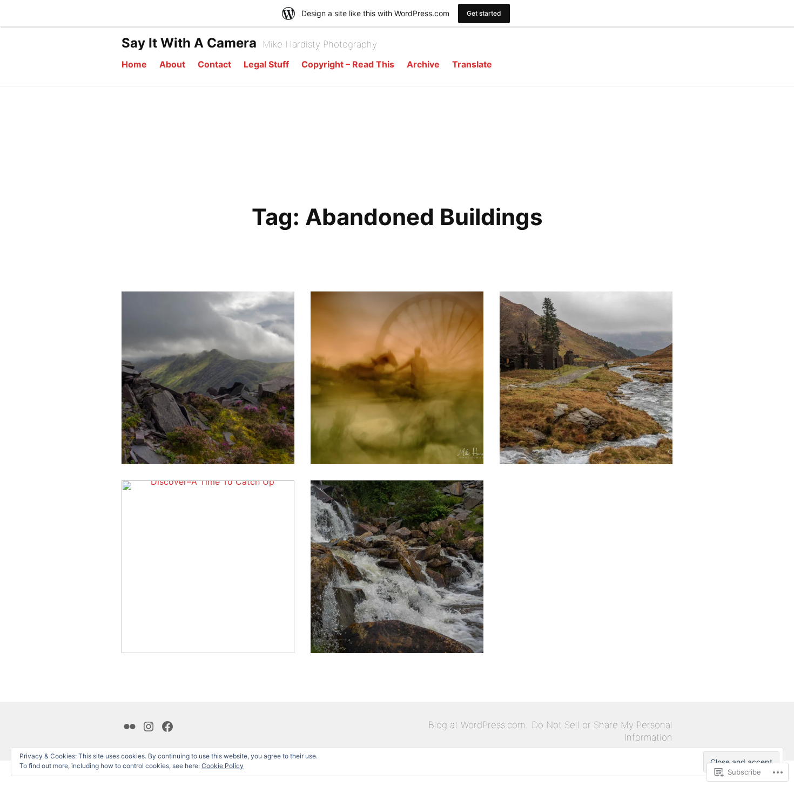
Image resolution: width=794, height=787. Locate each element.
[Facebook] (167, 725)
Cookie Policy (222, 766)
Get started (484, 13)
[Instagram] (148, 725)
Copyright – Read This (347, 64)
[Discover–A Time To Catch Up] (208, 566)
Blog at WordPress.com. (477, 725)
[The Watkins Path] (586, 377)
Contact (214, 64)
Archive (423, 64)
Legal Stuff (266, 64)
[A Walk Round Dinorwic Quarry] (208, 377)
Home (134, 64)
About (172, 64)
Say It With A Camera (189, 43)
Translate (472, 64)
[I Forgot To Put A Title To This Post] (397, 377)
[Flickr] (129, 725)
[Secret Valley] (397, 566)
